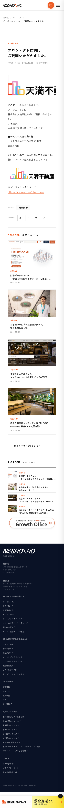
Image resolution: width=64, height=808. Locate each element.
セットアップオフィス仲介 (13, 618)
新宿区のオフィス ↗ (11, 733)
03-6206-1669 (10, 572)
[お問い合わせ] (51, 5)
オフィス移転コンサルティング (15, 623)
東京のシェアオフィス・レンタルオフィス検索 (22, 746)
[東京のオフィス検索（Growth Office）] (16, 802)
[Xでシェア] (20, 218)
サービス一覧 (8, 601)
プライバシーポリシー (12, 768)
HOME (6, 17)
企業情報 (6, 687)
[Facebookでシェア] (28, 218)
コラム (5, 699)
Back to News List (26, 446)
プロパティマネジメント (12, 661)
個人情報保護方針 (10, 772)
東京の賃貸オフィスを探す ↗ (15, 716)
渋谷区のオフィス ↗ (11, 738)
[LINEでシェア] (36, 218)
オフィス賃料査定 (10, 669)
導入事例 (6, 695)
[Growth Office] (32, 523)
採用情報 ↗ (7, 704)
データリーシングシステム (13, 674)
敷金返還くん (8, 610)
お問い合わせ (8, 763)
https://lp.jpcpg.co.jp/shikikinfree (26, 192)
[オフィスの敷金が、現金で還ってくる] (48, 802)
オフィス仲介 (8, 614)
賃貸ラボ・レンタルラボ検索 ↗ (15, 750)
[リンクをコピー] (44, 218)
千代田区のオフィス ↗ (12, 721)
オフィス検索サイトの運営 (13, 631)
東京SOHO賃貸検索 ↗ (12, 742)
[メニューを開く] (58, 5)
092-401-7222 (10, 589)
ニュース (17, 17)
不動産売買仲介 (9, 627)
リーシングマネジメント (12, 657)
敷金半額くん (8, 606)
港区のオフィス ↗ (10, 729)
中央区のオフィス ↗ (11, 725)
